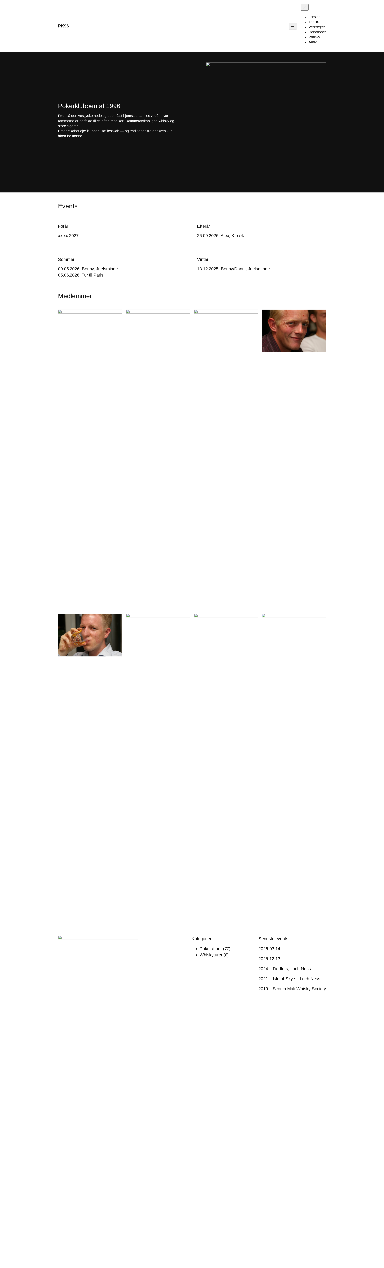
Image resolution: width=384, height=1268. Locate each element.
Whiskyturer (211, 954)
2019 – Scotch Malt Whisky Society (292, 988)
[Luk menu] (305, 7)
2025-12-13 (269, 958)
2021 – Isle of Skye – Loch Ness (289, 978)
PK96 (63, 25)
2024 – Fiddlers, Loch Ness (284, 968)
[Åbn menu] (293, 26)
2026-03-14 (269, 948)
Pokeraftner (211, 948)
